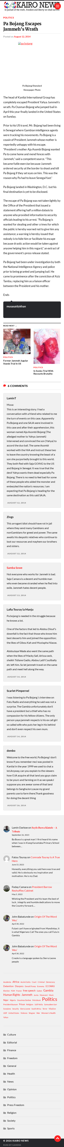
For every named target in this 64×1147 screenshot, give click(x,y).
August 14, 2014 (16, 677)
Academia (7, 982)
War (38, 1013)
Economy (40, 986)
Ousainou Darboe (24, 1000)
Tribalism (52, 1009)
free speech (29, 990)
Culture (11, 1034)
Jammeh (26, 994)
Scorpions (7, 1009)
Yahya (5, 1017)
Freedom (12, 1058)
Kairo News (20, 1140)
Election (6, 991)
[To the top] (57, 1138)
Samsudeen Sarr (50, 1004)
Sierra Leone (25, 1009)
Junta (36, 995)
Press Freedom (15, 1104)
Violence (24, 1013)
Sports (11, 1128)
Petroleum (36, 1000)
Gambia (48, 990)
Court (34, 982)
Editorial (12, 1042)
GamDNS (16, 1145)
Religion (29, 1004)
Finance (11, 1050)
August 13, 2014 (16, 595)
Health (11, 1073)
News (10, 1081)
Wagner (32, 1013)
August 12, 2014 (22, 36)
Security (15, 1009)
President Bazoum (10, 1004)
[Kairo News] (32, 6)
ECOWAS (50, 986)
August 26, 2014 (16, 805)
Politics (8, 17)
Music (51, 995)
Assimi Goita (26, 982)
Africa (15, 981)
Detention (8, 986)
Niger (6, 1000)
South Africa (36, 1009)
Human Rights (11, 994)
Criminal (41, 982)
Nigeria (13, 1000)
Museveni (44, 995)
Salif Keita (39, 1004)
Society (11, 1120)
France (19, 991)
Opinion (12, 1089)
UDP (5, 1013)
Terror (45, 1009)
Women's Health (48, 1013)
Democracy (50, 982)
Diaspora (19, 986)
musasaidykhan (16, 306)
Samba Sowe (14, 567)
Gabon (39, 991)
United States (13, 1013)
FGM (13, 991)
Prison (22, 1004)
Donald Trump (30, 986)
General (11, 1065)
